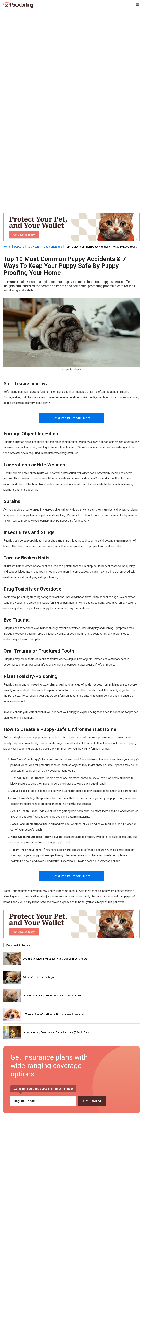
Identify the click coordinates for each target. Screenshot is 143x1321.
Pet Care (19, 246)
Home (7, 246)
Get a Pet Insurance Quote (71, 418)
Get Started (92, 1101)
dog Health (33, 246)
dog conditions (53, 246)
